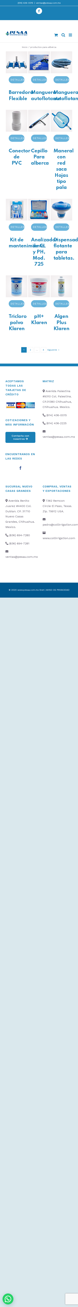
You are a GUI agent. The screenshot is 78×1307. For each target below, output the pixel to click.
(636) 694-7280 (19, 535)
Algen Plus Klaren (61, 322)
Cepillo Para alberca (40, 157)
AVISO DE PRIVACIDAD (57, 590)
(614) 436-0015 (25, 3)
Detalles (18, 79)
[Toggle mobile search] (63, 35)
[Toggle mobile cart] (56, 35)
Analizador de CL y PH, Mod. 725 (44, 252)
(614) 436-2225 (56, 423)
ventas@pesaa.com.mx (48, 3)
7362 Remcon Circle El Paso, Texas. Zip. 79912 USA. (57, 506)
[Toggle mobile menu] (71, 35)
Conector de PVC (19, 157)
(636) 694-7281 (19, 543)
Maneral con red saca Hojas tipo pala (64, 169)
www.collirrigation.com (59, 538)
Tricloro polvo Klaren (18, 322)
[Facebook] (20, 468)
